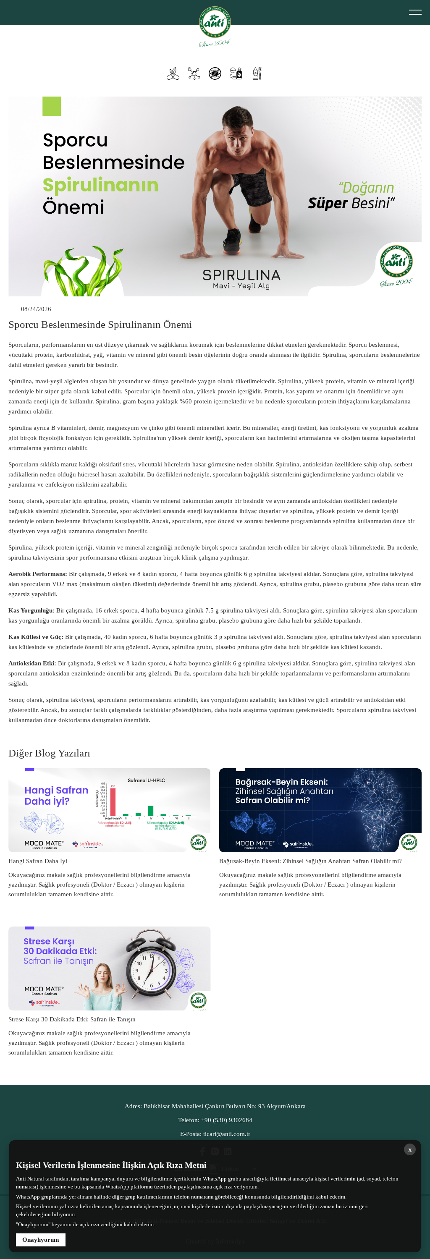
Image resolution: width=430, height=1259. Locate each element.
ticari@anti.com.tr (215, 1134)
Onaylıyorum (40, 1239)
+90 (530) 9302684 (215, 1120)
